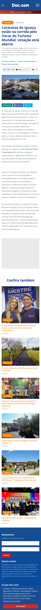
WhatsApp (7, 105)
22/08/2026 (5, 333)
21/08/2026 (5, 373)
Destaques (7, 23)
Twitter (29, 105)
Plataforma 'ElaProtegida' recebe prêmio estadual (19, 519)
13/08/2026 (5, 483)
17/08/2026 (5, 446)
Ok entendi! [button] (20, 606)
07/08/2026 (5, 523)
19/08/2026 (5, 409)
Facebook (19, 105)
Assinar (6, 555)
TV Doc (16, 363)
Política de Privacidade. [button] (12, 601)
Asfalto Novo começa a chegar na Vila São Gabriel (19, 441)
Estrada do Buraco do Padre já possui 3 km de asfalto (19, 369)
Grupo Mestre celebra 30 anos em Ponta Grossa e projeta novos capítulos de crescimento (19, 328)
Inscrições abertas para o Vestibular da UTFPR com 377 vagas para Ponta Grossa (19, 479)
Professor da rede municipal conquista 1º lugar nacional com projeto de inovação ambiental (19, 403)
